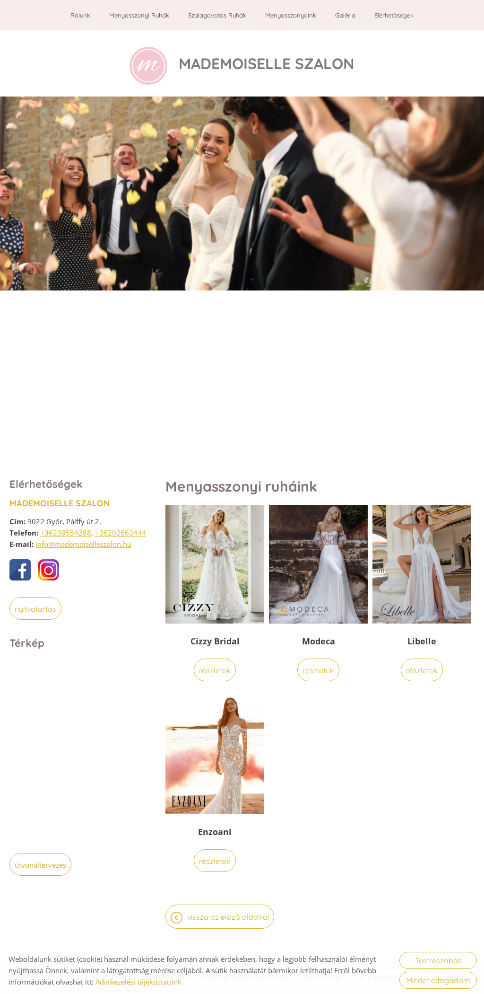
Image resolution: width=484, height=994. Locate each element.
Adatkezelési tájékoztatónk (138, 981)
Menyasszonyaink (290, 15)
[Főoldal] (148, 66)
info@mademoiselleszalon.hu (83, 544)
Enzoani (215, 831)
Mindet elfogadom (438, 980)
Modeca (318, 641)
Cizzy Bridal (215, 641)
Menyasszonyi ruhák (139, 15)
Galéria (345, 15)
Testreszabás (438, 960)
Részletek (215, 670)
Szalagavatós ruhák (217, 15)
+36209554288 (65, 532)
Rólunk (80, 15)
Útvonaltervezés (40, 865)
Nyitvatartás (35, 609)
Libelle (421, 641)
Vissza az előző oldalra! (228, 917)
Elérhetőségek (394, 15)
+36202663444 (120, 532)
